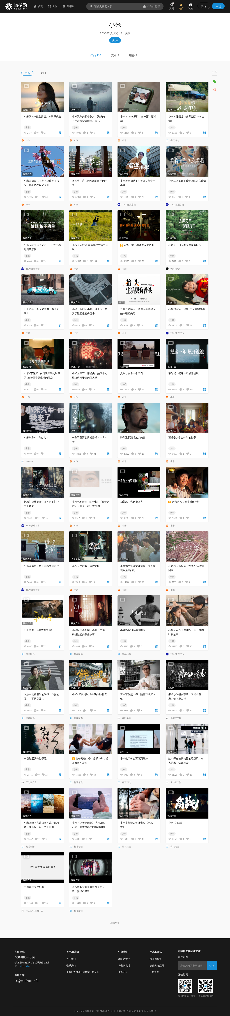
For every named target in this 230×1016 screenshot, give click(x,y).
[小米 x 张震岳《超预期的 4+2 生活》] (187, 97)
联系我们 (71, 965)
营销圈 (70, 6)
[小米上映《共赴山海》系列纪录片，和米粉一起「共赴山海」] (42, 803)
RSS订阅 (122, 972)
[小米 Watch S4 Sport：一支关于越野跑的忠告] (42, 225)
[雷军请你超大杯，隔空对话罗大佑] (139, 675)
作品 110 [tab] (95, 55)
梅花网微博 (124, 965)
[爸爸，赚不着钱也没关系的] (139, 225)
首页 (40, 6)
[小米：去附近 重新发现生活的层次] (90, 225)
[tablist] (115, 55)
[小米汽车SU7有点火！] (42, 418)
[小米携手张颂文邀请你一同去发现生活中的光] (139, 546)
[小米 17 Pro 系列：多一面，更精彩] (139, 97)
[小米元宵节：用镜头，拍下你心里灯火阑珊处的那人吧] (90, 354)
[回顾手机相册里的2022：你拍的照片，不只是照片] (42, 675)
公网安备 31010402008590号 (131, 1011)
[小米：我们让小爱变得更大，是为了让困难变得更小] (90, 289)
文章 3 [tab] (115, 55)
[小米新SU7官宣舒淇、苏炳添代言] (42, 97)
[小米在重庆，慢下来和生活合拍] (42, 546)
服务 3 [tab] (133, 55)
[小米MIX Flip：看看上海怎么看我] (187, 161)
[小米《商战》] (187, 803)
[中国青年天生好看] (42, 867)
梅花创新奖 (155, 959)
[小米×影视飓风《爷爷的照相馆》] (90, 675)
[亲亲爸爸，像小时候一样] (187, 482)
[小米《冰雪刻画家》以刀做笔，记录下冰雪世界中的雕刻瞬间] (90, 803)
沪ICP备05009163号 (105, 1011)
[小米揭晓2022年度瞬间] (139, 610)
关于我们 (71, 959)
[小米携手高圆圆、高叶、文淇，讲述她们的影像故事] (90, 610)
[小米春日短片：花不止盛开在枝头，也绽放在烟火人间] (42, 161)
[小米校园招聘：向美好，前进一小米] (139, 161)
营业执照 (151, 1011)
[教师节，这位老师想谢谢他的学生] (90, 161)
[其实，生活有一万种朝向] (90, 546)
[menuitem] (31, 73)
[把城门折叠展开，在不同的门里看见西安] (42, 482)
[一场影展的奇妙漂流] (42, 739)
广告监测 (154, 972)
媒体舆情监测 (157, 965)
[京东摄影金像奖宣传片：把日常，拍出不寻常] (90, 867)
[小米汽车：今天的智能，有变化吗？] (42, 289)
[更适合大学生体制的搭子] (187, 418)
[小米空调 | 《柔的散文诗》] (42, 610)
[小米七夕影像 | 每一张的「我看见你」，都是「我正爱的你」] (90, 482)
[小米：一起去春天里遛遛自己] (187, 225)
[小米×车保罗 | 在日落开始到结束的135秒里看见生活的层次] (42, 354)
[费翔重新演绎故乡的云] (139, 418)
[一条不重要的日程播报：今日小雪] (90, 418)
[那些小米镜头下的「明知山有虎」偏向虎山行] (187, 675)
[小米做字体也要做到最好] (139, 739)
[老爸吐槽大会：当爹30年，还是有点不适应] (90, 739)
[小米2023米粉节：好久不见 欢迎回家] (187, 546)
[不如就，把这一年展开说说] (187, 354)
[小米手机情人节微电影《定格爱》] (139, 803)
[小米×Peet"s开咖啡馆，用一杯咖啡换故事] (187, 610)
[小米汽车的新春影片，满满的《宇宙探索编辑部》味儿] (90, 97)
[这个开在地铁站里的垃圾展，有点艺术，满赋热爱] (187, 739)
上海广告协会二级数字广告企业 (82, 972)
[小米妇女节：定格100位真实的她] (187, 289)
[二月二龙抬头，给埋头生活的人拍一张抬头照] (139, 289)
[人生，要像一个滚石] (139, 354)
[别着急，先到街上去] (139, 482)
